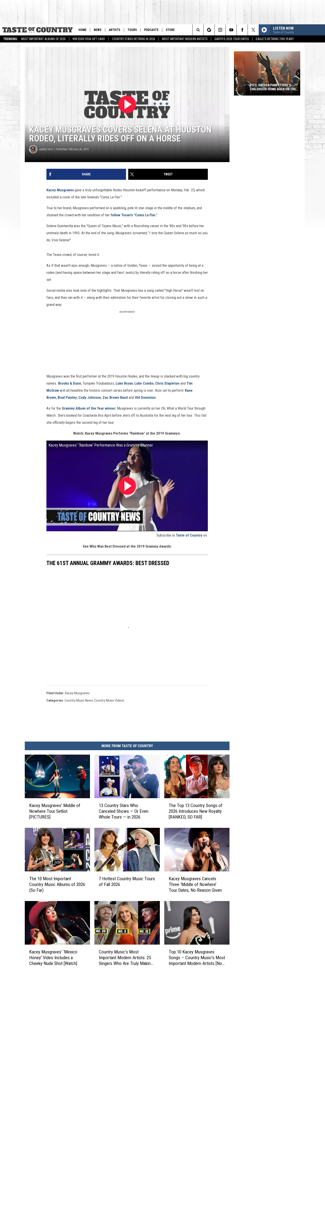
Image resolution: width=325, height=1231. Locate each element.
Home (82, 30)
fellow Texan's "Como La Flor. (133, 215)
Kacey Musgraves (60, 190)
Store (170, 30)
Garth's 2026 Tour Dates (231, 39)
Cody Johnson (89, 397)
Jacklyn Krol (46, 149)
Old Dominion (145, 397)
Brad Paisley (67, 397)
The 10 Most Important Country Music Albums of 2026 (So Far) (57, 884)
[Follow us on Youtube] (231, 29)
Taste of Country (189, 535)
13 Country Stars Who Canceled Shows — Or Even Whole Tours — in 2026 (123, 811)
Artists (114, 30)
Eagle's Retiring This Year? (275, 39)
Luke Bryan (124, 383)
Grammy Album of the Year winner (88, 408)
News (97, 30)
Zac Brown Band (115, 397)
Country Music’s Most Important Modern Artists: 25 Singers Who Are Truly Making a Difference (126, 957)
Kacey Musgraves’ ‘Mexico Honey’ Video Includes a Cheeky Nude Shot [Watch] (53, 957)
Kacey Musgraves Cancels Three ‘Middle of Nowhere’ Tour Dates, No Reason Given (195, 884)
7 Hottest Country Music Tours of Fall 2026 (127, 881)
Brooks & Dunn (69, 383)
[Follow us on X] (253, 29)
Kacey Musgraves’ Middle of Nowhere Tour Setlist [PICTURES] (54, 811)
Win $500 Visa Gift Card (89, 39)
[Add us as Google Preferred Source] (209, 29)
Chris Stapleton (167, 383)
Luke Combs (144, 383)
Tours (132, 30)
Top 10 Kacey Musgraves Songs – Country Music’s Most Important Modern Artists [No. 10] (197, 957)
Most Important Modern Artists (185, 39)
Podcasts (151, 30)
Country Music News (79, 700)
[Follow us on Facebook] (242, 29)
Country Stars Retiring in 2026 (133, 39)
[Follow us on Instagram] (220, 29)
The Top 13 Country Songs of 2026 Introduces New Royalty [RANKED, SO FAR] (195, 811)
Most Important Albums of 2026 (43, 39)
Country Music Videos (109, 700)
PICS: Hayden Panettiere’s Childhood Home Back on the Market (261, 87)
